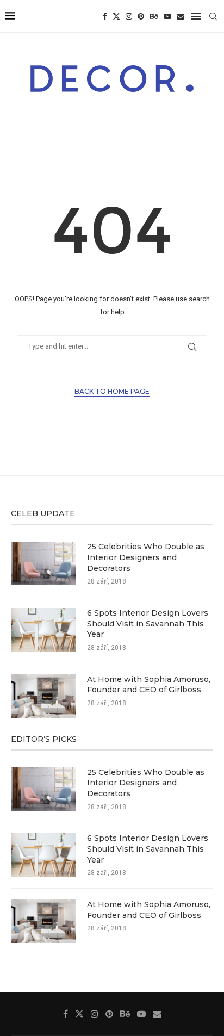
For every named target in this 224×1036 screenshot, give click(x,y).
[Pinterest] (141, 16)
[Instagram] (129, 16)
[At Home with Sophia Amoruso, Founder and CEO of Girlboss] (43, 696)
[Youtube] (167, 16)
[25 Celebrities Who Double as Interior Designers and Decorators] (43, 563)
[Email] (180, 16)
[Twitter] (116, 16)
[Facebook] (105, 16)
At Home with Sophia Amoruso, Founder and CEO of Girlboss (148, 684)
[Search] (213, 16)
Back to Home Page (112, 391)
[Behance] (154, 16)
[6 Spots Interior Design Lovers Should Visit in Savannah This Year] (43, 630)
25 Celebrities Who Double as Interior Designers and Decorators (145, 557)
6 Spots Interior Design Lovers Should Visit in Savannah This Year (147, 623)
